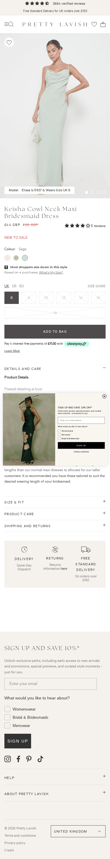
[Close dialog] (104, 396)
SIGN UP (81, 445)
